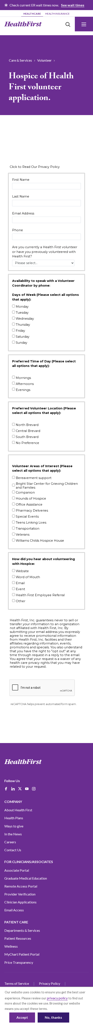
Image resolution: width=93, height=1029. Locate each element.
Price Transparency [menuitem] (18, 962)
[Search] (68, 24)
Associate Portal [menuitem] (16, 870)
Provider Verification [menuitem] (19, 894)
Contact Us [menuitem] (12, 850)
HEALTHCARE (32, 13)
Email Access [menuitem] (14, 910)
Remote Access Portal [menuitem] (20, 886)
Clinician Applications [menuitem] (20, 902)
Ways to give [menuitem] (13, 826)
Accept (22, 1017)
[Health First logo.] (23, 24)
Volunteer (44, 60)
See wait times (72, 5)
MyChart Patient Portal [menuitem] (21, 954)
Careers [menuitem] (10, 842)
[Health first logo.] (23, 762)
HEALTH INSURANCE (57, 13)
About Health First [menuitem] (18, 810)
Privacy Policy (49, 983)
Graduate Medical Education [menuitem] (25, 878)
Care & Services (20, 60)
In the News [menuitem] (13, 834)
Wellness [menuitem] (11, 946)
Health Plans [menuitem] (13, 818)
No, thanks (53, 1017)
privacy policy (57, 998)
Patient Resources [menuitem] (17, 938)
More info (55, 1009)
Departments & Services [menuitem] (22, 930)
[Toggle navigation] (84, 24)
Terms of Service (16, 983)
